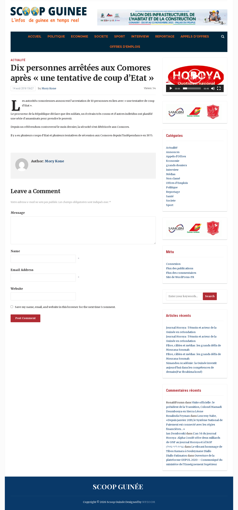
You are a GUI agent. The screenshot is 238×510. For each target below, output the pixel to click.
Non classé (173, 178)
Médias (170, 174)
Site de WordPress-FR (180, 277)
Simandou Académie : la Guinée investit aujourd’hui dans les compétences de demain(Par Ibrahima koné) (191, 367)
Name (15, 251)
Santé (169, 196)
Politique (56, 36)
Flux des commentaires (181, 273)
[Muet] (213, 88)
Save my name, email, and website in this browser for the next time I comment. (65, 307)
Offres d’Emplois (125, 46)
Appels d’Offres (195, 36)
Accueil (34, 36)
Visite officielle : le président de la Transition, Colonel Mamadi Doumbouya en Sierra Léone (194, 407)
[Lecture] (171, 88)
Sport (119, 36)
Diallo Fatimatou (176, 455)
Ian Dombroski (176, 433)
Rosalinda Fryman (178, 416)
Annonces (172, 152)
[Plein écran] (219, 88)
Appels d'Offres (176, 156)
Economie (79, 36)
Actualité (18, 60)
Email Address (22, 270)
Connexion (173, 264)
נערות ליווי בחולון (175, 446)
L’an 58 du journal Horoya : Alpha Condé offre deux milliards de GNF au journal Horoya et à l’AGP (193, 438)
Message (18, 213)
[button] (194, 76)
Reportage (164, 36)
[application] (195, 76)
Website (17, 288)
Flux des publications (179, 268)
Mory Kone (49, 88)
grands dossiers (176, 165)
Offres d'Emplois (177, 183)
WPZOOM (148, 502)
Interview (140, 36)
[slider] (192, 88)
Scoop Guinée (118, 486)
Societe (101, 36)
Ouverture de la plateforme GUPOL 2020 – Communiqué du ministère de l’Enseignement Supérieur (194, 460)
